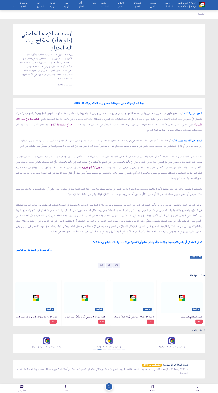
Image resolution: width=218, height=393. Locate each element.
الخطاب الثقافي (121, 4)
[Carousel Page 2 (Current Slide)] (99, 349)
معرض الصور (153, 4)
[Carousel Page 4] (109, 349)
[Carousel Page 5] (114, 349)
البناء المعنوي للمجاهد (192, 317)
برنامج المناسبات (168, 4)
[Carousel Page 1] (94, 349)
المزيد (199, 321)
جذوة (94, 3)
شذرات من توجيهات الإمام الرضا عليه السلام (36, 317)
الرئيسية (201, 14)
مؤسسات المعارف (24, 4)
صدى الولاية (66, 4)
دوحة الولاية (52, 4)
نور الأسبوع (40, 4)
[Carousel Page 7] (123, 349)
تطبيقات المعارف (137, 4)
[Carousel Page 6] (119, 349)
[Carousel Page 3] (104, 349)
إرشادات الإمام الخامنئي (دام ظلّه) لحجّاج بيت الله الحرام (133, 317)
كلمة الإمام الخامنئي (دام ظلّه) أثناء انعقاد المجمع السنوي (84, 317)
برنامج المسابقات (105, 4)
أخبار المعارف (81, 4)
